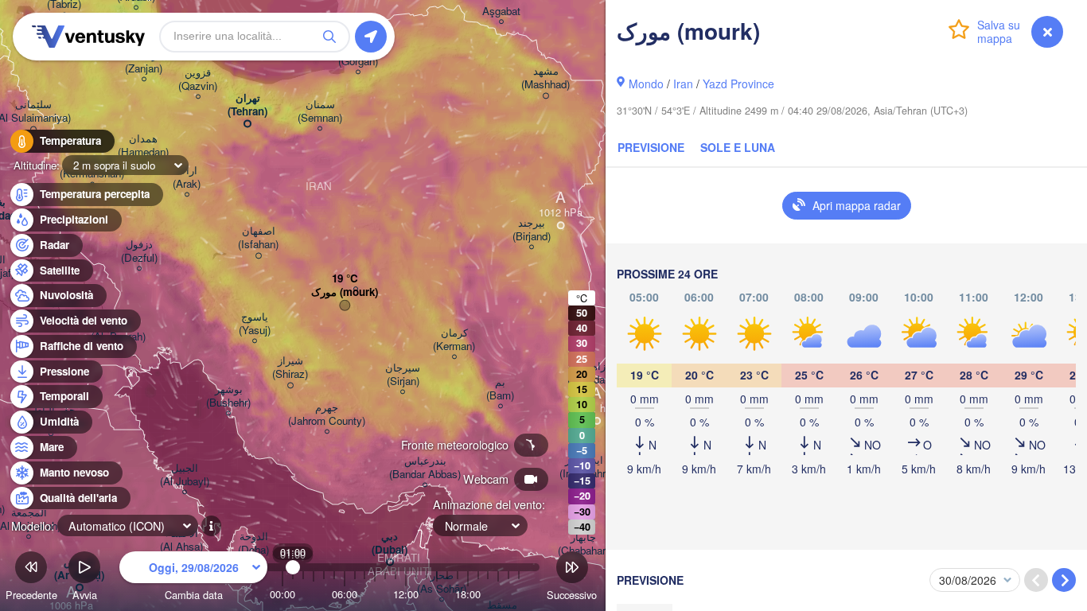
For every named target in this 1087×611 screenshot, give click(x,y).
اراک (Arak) (187, 177)
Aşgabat (501, 11)
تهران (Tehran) (247, 105)
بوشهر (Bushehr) (228, 396)
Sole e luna (737, 147)
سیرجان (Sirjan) (402, 374)
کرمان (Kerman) (454, 339)
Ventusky (85, 36)
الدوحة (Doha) (253, 543)
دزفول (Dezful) (139, 251)
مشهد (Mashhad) (545, 77)
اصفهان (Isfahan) (258, 237)
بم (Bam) (500, 389)
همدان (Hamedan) (143, 145)
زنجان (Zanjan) (143, 62)
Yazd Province (738, 83)
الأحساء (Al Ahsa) (181, 540)
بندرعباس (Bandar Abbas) (425, 467)
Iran (683, 83)
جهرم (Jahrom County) (326, 414)
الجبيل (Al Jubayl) (184, 474)
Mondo (646, 83)
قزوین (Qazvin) (197, 79)
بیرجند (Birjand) (531, 229)
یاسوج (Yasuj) (255, 323)
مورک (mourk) (344, 292)
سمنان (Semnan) (320, 111)
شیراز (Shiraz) (290, 367)
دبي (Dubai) (389, 543)
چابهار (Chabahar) (583, 544)
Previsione (651, 147)
